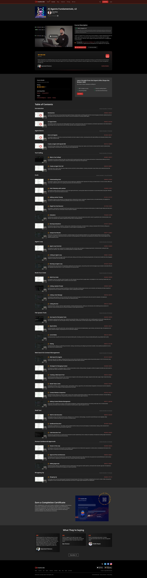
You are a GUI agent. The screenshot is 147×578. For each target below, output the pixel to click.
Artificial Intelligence (41, 97)
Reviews (55, 570)
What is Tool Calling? (55, 157)
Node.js (38, 93)
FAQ (63, 570)
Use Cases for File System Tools (58, 317)
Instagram (111, 564)
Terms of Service (103, 574)
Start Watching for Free (81, 47)
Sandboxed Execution (55, 423)
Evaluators (52, 215)
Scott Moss (55, 12)
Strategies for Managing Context (58, 366)
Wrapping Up (53, 477)
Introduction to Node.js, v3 (88, 42)
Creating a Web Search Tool (57, 375)
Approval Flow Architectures (57, 454)
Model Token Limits (55, 383)
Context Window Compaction (58, 392)
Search (100, 1)
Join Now (105, 1)
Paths (48, 1)
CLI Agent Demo (52, 121)
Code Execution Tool (55, 432)
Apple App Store (100, 567)
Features (63, 1)
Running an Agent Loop (56, 264)
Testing (52, 343)
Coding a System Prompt (56, 286)
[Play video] (53, 36)
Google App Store (108, 567)
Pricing (68, 1)
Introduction (51, 113)
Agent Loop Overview (55, 246)
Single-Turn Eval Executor (56, 206)
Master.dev (40, 2)
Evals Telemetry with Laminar (58, 188)
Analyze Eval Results (55, 232)
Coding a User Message (56, 295)
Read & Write (53, 326)
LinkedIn (105, 564)
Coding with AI (45, 93)
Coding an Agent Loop (56, 255)
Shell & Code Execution (56, 415)
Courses (53, 1)
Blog (58, 1)
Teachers (51, 570)
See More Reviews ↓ (105, 66)
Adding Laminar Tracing (56, 197)
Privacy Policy (109, 574)
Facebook (108, 564)
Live (43, 570)
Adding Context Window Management (60, 401)
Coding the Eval (54, 303)
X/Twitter (102, 564)
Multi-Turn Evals (54, 277)
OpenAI (49, 97)
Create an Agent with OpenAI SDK (57, 144)
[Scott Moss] (49, 12)
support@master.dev (108, 570)
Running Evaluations (55, 224)
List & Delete (53, 335)
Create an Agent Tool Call (56, 166)
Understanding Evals (55, 179)
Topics (47, 570)
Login (111, 1)
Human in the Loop (55, 446)
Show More (72, 555)
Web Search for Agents (56, 357)
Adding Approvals (54, 463)
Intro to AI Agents (52, 135)
